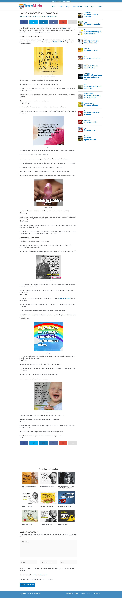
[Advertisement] (48, 455)
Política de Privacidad (40, 575)
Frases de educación (46, 524)
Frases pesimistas (27, 524)
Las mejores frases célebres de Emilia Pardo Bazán (66, 487)
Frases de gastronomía (46, 506)
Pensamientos (41, 16)
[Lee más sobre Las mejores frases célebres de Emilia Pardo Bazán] (66, 478)
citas (63, 28)
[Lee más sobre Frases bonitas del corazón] (48, 478)
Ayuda (34, 16)
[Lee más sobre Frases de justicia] (30, 497)
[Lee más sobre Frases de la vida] (66, 516)
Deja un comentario (25, 16)
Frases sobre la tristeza (64, 506)
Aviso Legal (69, 594)
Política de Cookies (79, 594)
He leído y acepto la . (34, 575)
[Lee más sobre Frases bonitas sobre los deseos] (30, 478)
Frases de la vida (63, 524)
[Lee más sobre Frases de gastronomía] (48, 497)
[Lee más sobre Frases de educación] (48, 516)
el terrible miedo (57, 42)
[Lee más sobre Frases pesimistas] (30, 516)
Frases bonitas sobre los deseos (29, 487)
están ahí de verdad (65, 298)
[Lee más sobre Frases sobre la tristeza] (66, 497)
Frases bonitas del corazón (47, 486)
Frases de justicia (27, 506)
